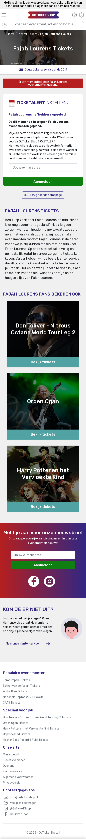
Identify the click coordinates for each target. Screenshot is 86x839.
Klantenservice (12, 771)
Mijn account (11, 754)
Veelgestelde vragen (23, 803)
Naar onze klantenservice (22, 643)
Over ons (8, 765)
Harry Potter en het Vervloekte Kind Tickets (31, 728)
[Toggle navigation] (13, 14)
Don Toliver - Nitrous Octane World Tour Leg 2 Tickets (37, 717)
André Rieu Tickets (15, 691)
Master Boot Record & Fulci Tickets (25, 740)
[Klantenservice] (74, 15)
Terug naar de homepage (45, 195)
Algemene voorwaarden (18, 777)
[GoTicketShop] (43, 15)
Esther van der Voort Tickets (21, 686)
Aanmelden (43, 182)
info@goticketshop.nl (24, 797)
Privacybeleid (11, 782)
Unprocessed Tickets (16, 734)
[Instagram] (49, 581)
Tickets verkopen (14, 760)
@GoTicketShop (20, 808)
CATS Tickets (11, 702)
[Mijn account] (81, 15)
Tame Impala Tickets (16, 680)
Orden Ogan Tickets (15, 723)
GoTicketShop (19, 814)
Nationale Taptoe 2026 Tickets (23, 697)
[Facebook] (33, 581)
